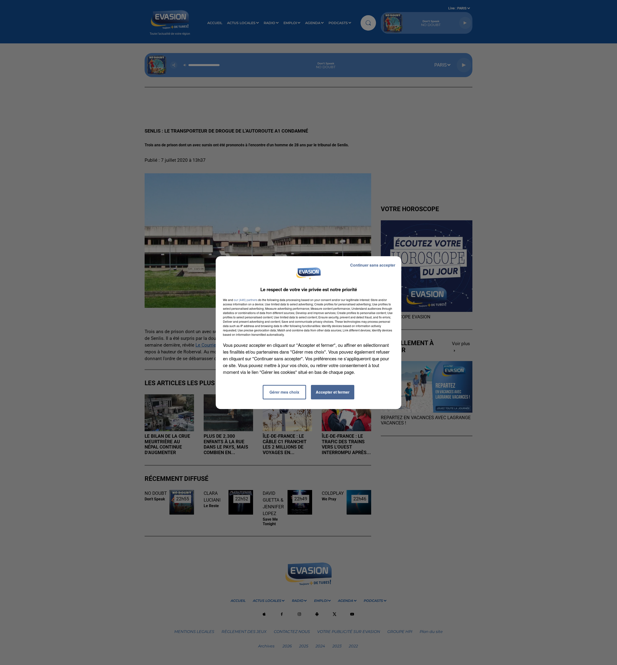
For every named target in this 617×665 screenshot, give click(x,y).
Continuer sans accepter (372, 265)
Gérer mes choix (284, 392)
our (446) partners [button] (245, 300)
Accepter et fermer (332, 392)
